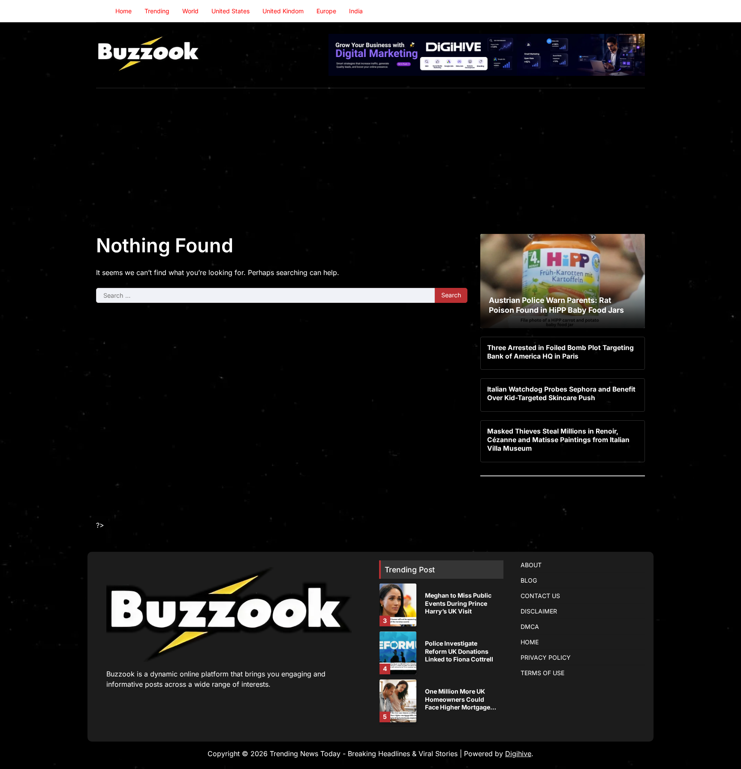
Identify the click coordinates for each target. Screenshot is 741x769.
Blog (529, 580)
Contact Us (540, 595)
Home (123, 11)
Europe (326, 11)
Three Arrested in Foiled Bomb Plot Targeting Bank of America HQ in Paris (560, 352)
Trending (157, 11)
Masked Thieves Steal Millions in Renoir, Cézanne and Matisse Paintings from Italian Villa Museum (558, 440)
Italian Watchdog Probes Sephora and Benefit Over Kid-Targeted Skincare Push (561, 393)
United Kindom (283, 11)
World (190, 11)
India (356, 11)
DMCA (530, 626)
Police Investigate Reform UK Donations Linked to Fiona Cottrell (459, 651)
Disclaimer (539, 611)
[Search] (638, 11)
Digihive (518, 753)
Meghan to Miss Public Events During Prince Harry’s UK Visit (458, 603)
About (531, 565)
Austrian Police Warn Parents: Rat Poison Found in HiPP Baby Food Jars (556, 305)
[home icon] (102, 11)
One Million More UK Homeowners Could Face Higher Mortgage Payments (457, 703)
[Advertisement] (370, 152)
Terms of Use (542, 672)
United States (230, 11)
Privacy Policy (546, 657)
